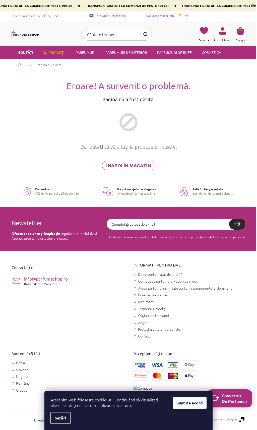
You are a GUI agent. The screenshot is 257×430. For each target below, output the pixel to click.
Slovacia (22, 369)
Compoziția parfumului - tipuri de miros (168, 281)
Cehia (20, 362)
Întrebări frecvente (152, 294)
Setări (60, 417)
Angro (143, 322)
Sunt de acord (189, 402)
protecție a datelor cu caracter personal (218, 237)
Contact (144, 335)
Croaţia (21, 390)
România (23, 383)
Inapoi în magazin (128, 165)
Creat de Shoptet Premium (218, 420)
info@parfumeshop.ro (46, 281)
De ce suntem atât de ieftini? (31, 16)
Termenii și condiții (152, 308)
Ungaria (22, 376)
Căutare (146, 34)
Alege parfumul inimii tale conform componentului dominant (185, 288)
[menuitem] (22, 52)
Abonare (237, 224)
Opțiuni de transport (153, 315)
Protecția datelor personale (159, 329)
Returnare (146, 301)
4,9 (167, 16)
